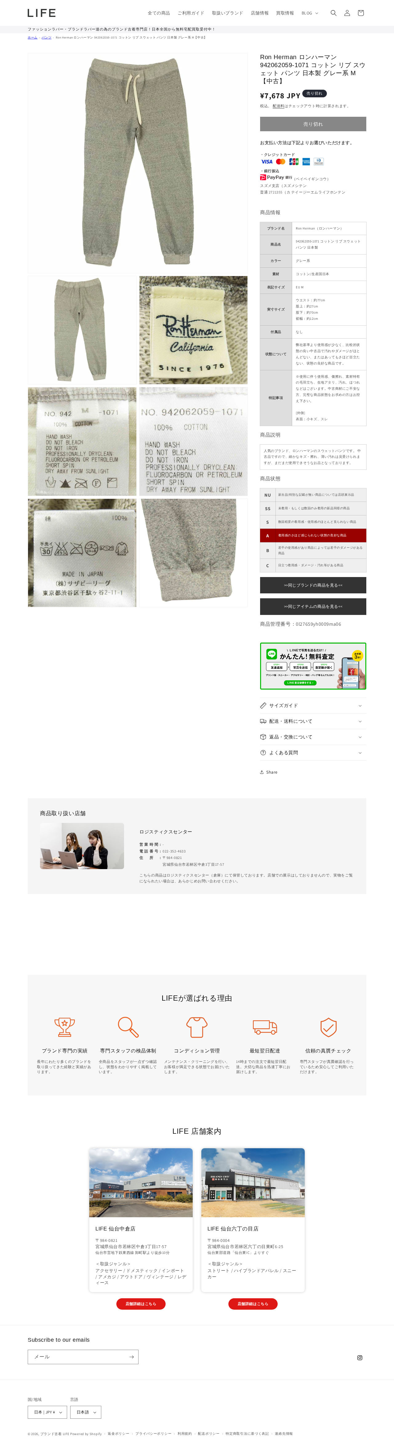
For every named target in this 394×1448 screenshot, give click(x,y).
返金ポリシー (118, 1433)
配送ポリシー (208, 1433)
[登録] (131, 1357)
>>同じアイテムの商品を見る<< (313, 606)
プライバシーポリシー (153, 1433)
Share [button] (272, 772)
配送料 (278, 106)
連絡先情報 (284, 1433)
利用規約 (185, 1433)
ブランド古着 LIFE (55, 1434)
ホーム (33, 37)
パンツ (46, 37)
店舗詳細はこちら (141, 1303)
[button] (309, 12)
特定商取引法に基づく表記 (247, 1433)
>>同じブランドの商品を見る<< (313, 585)
